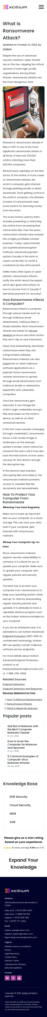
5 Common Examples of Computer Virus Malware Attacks (22, 760)
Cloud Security (20, 805)
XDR (12, 822)
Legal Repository (12, 953)
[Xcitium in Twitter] (13, 978)
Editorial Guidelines (13, 968)
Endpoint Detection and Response (22, 688)
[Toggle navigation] (41, 7)
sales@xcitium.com (21, 930)
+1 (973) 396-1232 (21, 917)
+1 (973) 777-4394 (17, 921)
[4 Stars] (9, 848)
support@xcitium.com (23, 934)
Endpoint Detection (14, 684)
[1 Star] (4, 848)
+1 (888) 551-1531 (22, 914)
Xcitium (7, 49)
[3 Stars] (7, 848)
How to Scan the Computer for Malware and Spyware (22, 744)
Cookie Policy (11, 957)
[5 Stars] (10, 848)
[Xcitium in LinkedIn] (7, 978)
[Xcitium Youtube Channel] (19, 978)
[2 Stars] (6, 848)
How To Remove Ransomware (24, 699)
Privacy (8, 950)
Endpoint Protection (14, 636)
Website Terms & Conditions (18, 946)
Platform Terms (12, 960)
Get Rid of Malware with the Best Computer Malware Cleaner (22, 729)
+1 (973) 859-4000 (23, 910)
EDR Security (19, 797)
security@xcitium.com (26, 937)
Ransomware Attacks (19, 704)
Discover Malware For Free (19, 693)
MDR (13, 814)
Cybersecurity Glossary (15, 964)
